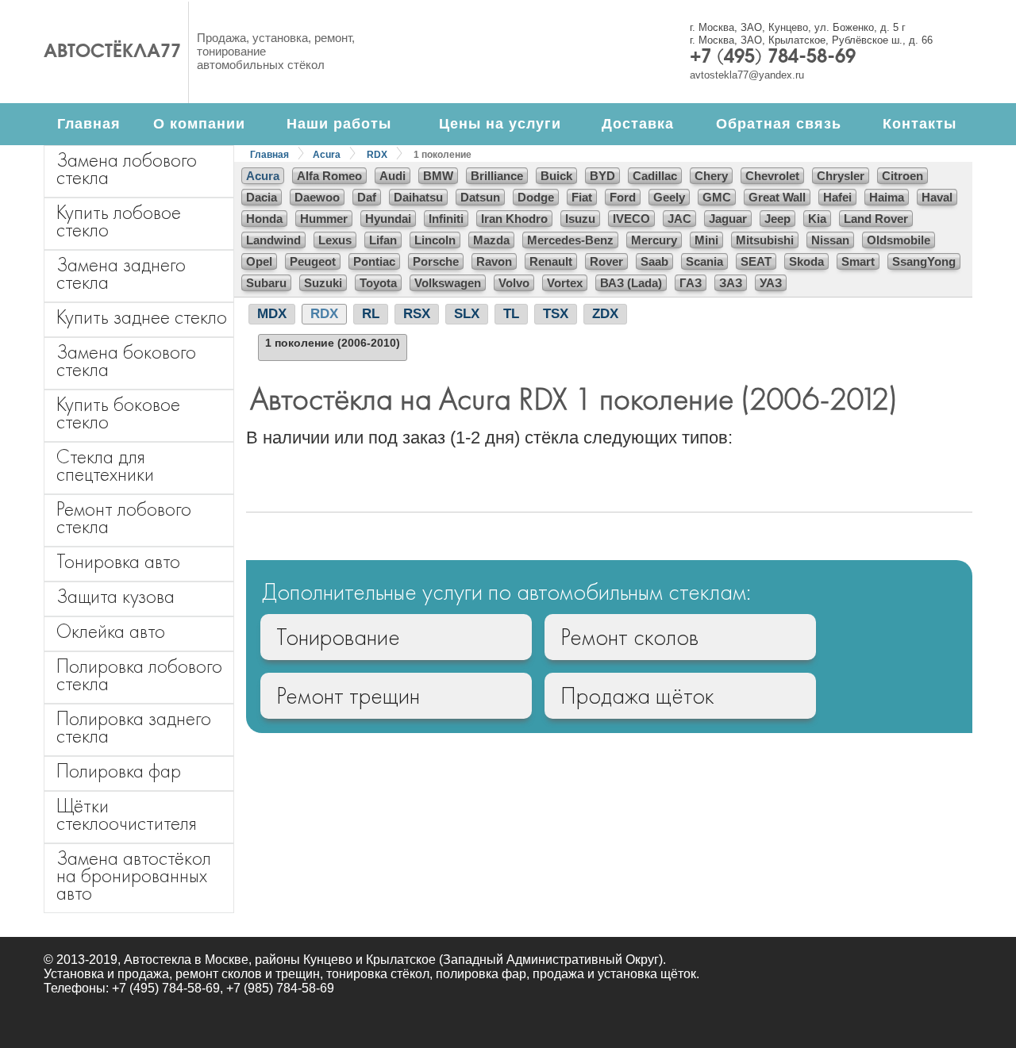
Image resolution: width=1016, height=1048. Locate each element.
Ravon (494, 261)
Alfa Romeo (329, 175)
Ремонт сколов (629, 637)
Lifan (383, 240)
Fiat (582, 197)
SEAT (756, 261)
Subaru (266, 283)
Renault (550, 261)
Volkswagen (447, 283)
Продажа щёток (637, 696)
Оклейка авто (110, 631)
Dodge (536, 197)
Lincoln (435, 240)
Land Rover (876, 218)
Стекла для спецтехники (105, 465)
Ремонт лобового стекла (123, 517)
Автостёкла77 (112, 52)
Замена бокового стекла (126, 360)
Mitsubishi (765, 240)
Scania (704, 261)
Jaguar (728, 218)
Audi (392, 175)
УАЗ (771, 283)
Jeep (777, 218)
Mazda (491, 240)
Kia (817, 218)
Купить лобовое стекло (118, 221)
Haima (886, 197)
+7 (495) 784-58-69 (773, 57)
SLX (466, 313)
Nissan (830, 240)
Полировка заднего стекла (133, 727)
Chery (711, 175)
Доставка (638, 124)
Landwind (273, 240)
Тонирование (338, 637)
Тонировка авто (118, 561)
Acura (327, 154)
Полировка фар (118, 771)
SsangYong (924, 261)
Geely (669, 197)
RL (370, 313)
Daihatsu (418, 197)
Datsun (480, 197)
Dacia (261, 197)
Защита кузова (115, 596)
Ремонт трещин (348, 696)
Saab (654, 261)
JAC (679, 218)
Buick (556, 175)
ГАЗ (690, 283)
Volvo (513, 283)
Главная (89, 124)
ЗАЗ (730, 283)
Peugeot (313, 261)
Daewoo (317, 197)
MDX (272, 313)
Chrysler (840, 175)
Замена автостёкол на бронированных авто (133, 875)
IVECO (631, 218)
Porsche (436, 261)
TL (511, 313)
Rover (606, 261)
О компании (199, 124)
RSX (416, 313)
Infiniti (446, 218)
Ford (623, 197)
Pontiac (374, 261)
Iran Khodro (514, 218)
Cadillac (655, 175)
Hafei (837, 197)
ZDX (605, 313)
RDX (377, 154)
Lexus (335, 240)
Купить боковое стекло (118, 413)
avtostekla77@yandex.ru (747, 75)
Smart (858, 261)
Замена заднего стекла (121, 273)
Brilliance (497, 175)
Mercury (654, 240)
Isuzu (580, 218)
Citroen (902, 175)
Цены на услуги (500, 124)
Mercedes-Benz (570, 240)
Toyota (378, 283)
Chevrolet (772, 175)
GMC (716, 197)
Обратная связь (778, 124)
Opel (259, 261)
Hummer (324, 218)
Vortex (565, 283)
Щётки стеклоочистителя (126, 814)
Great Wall (777, 197)
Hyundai (388, 218)
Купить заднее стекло (141, 317)
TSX (555, 313)
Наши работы (339, 124)
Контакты (919, 124)
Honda (264, 218)
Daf (366, 197)
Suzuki (323, 283)
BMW (438, 175)
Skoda (806, 261)
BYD (602, 175)
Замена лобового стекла (126, 168)
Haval (937, 197)
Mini (706, 240)
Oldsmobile (898, 240)
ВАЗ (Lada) (631, 283)
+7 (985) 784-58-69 (280, 988)
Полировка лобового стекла (139, 675)
